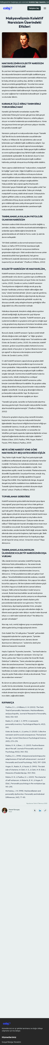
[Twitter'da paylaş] (35, 810)
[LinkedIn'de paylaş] (40, 810)
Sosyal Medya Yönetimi (11, 1042)
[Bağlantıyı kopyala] (45, 810)
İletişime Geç (34, 8)
